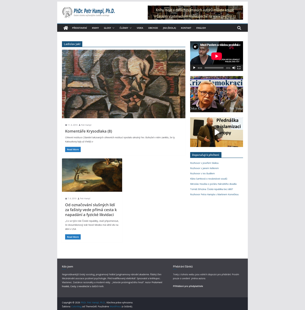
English (201, 27)
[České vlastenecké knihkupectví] (195, 7)
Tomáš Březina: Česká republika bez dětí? (211, 189)
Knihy (95, 27)
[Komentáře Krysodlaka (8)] (123, 84)
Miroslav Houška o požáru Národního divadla (213, 183)
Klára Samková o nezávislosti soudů (208, 178)
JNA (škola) (169, 27)
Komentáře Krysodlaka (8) (88, 131)
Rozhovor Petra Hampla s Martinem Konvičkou (214, 194)
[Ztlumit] (233, 67)
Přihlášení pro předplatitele (188, 286)
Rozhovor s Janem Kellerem (204, 168)
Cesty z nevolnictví (80, 286)
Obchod (153, 27)
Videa (140, 27)
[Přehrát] (194, 67)
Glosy (107, 27)
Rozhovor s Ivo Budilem (202, 173)
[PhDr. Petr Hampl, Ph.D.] (66, 28)
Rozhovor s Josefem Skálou (204, 162)
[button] (113, 28)
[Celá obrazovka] (239, 67)
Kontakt (186, 27)
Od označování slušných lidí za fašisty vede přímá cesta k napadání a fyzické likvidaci (91, 209)
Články (124, 27)
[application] (216, 56)
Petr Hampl (86, 125)
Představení (79, 27)
